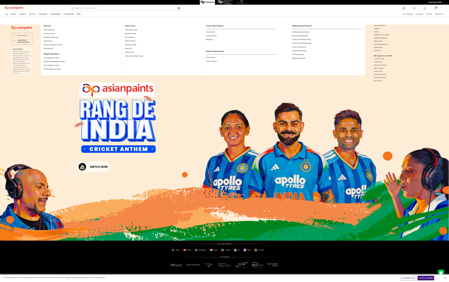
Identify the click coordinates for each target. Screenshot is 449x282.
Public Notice (378, 81)
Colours (13, 14)
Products (22, 14)
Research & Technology (381, 35)
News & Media (378, 41)
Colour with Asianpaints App (134, 56)
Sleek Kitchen (48, 41)
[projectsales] (224, 265)
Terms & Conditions (380, 78)
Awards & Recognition (381, 44)
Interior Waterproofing (299, 47)
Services (32, 14)
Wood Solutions (49, 48)
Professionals (69, 14)
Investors (419, 14)
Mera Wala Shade (130, 33)
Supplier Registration (380, 38)
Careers (429, 14)
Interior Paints (210, 32)
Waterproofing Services (51, 37)
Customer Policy (379, 59)
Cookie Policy (378, 62)
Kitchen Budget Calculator (52, 69)
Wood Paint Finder (130, 45)
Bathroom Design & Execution (53, 45)
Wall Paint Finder (130, 41)
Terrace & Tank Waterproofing (301, 39)
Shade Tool (128, 48)
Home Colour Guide (131, 30)
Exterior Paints (210, 57)
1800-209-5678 (22, 36)
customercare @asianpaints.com (23, 41)
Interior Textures (211, 36)
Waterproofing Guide (298, 58)
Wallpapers (209, 39)
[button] (424, 8)
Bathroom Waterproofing (300, 36)
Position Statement (380, 74)
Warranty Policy (379, 68)
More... (79, 14)
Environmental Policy (380, 65)
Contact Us (377, 50)
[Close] (445, 277)
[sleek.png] (176, 265)
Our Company (408, 14)
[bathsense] (193, 265)
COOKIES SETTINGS (408, 278)
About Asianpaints (380, 25)
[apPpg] (257, 265)
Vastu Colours (129, 52)
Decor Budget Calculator (52, 65)
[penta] (273, 265)
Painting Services (49, 30)
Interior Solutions (49, 33)
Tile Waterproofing (298, 54)
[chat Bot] (441, 273)
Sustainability (55, 14)
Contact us (439, 14)
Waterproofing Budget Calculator (54, 62)
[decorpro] (208, 265)
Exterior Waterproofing (299, 51)
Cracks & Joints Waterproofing (301, 43)
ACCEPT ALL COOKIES (426, 278)
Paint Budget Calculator (51, 58)
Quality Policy (378, 71)
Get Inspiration (129, 37)
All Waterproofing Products (300, 32)
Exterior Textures (211, 61)
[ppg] (241, 265)
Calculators (43, 14)
